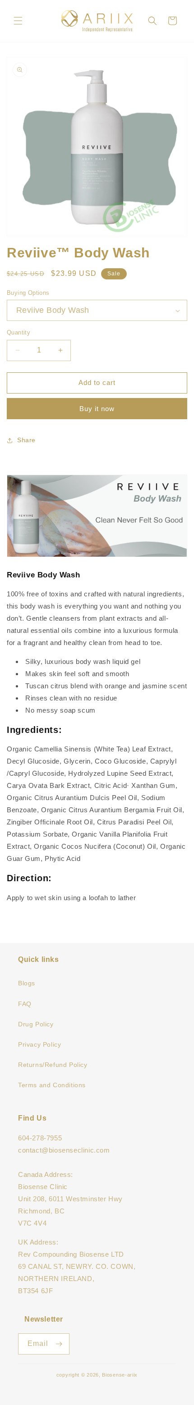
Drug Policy (36, 1024)
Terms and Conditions (52, 1085)
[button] (18, 21)
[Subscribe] (59, 1344)
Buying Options (28, 292)
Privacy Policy (39, 1044)
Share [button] (26, 440)
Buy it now (97, 408)
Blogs (26, 983)
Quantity (18, 332)
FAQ (25, 1003)
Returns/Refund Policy (53, 1064)
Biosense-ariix (120, 1375)
